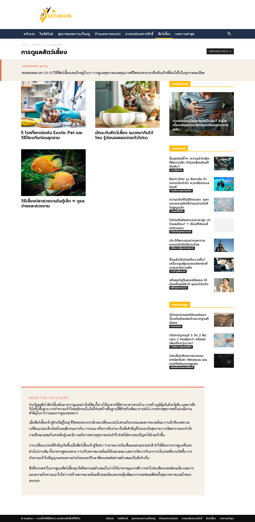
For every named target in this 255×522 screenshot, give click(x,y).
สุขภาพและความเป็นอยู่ (74, 34)
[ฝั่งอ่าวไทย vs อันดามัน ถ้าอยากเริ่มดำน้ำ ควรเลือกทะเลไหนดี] (224, 184)
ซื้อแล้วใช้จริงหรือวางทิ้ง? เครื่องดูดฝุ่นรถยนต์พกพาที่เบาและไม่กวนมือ (188, 263)
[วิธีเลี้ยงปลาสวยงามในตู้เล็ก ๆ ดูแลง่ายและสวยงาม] (53, 172)
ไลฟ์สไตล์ (46, 34)
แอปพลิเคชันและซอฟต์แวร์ (182, 367)
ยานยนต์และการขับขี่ (139, 34)
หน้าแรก (29, 34)
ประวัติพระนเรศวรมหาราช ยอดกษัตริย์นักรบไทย (187, 242)
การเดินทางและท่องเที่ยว (181, 190)
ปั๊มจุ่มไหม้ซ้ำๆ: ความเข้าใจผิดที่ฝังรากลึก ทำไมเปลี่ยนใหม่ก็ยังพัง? (189, 162)
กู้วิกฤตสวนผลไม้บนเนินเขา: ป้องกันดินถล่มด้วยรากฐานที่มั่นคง (189, 318)
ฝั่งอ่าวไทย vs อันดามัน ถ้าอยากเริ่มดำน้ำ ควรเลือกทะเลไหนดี (189, 183)
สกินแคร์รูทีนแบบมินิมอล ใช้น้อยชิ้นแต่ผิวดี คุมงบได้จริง (188, 282)
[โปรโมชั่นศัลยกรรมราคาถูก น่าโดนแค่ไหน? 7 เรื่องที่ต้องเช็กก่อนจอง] (224, 225)
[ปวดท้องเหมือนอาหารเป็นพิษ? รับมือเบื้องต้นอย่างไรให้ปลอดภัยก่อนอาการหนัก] (201, 114)
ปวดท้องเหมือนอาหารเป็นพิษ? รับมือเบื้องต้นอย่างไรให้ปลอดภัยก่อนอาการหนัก (201, 125)
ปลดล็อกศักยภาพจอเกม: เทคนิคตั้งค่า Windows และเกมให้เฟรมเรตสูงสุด (188, 359)
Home (24, 44)
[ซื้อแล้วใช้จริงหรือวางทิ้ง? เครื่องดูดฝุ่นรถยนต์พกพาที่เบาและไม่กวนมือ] (224, 265)
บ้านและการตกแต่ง (108, 34)
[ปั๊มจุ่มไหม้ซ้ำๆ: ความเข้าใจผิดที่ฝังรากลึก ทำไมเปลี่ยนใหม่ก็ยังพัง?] (224, 164)
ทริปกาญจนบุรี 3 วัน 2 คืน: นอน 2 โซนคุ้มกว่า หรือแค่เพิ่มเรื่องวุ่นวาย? (188, 339)
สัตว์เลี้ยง (164, 34)
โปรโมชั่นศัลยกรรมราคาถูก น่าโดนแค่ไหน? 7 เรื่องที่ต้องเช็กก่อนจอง (189, 224)
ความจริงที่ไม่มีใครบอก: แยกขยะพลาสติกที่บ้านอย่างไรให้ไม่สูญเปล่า (189, 203)
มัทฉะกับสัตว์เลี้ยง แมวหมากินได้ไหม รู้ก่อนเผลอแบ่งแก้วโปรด (124, 135)
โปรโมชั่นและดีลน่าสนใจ (181, 231)
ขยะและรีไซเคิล (177, 211)
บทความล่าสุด (184, 34)
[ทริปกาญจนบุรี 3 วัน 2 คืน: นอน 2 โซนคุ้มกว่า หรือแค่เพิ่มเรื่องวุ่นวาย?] (224, 340)
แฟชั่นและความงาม (179, 287)
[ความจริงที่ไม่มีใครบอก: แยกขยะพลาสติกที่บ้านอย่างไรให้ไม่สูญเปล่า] (224, 205)
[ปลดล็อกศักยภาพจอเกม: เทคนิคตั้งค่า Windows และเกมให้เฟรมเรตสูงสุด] (224, 361)
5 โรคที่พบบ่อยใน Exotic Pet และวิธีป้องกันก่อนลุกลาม (52, 135)
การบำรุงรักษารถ (178, 271)
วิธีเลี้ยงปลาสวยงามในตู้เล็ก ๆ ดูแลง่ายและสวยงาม (52, 203)
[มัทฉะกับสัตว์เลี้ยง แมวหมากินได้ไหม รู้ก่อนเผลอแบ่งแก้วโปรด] (127, 104)
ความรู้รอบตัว (176, 170)
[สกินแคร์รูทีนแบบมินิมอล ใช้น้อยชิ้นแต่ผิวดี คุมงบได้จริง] (224, 285)
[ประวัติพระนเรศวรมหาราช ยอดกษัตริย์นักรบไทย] (224, 245)
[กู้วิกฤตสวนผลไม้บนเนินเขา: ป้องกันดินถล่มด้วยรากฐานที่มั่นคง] (224, 320)
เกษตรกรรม (176, 326)
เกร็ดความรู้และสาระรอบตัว (182, 248)
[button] (229, 34)
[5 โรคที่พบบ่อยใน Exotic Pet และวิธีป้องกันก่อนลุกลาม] (53, 104)
